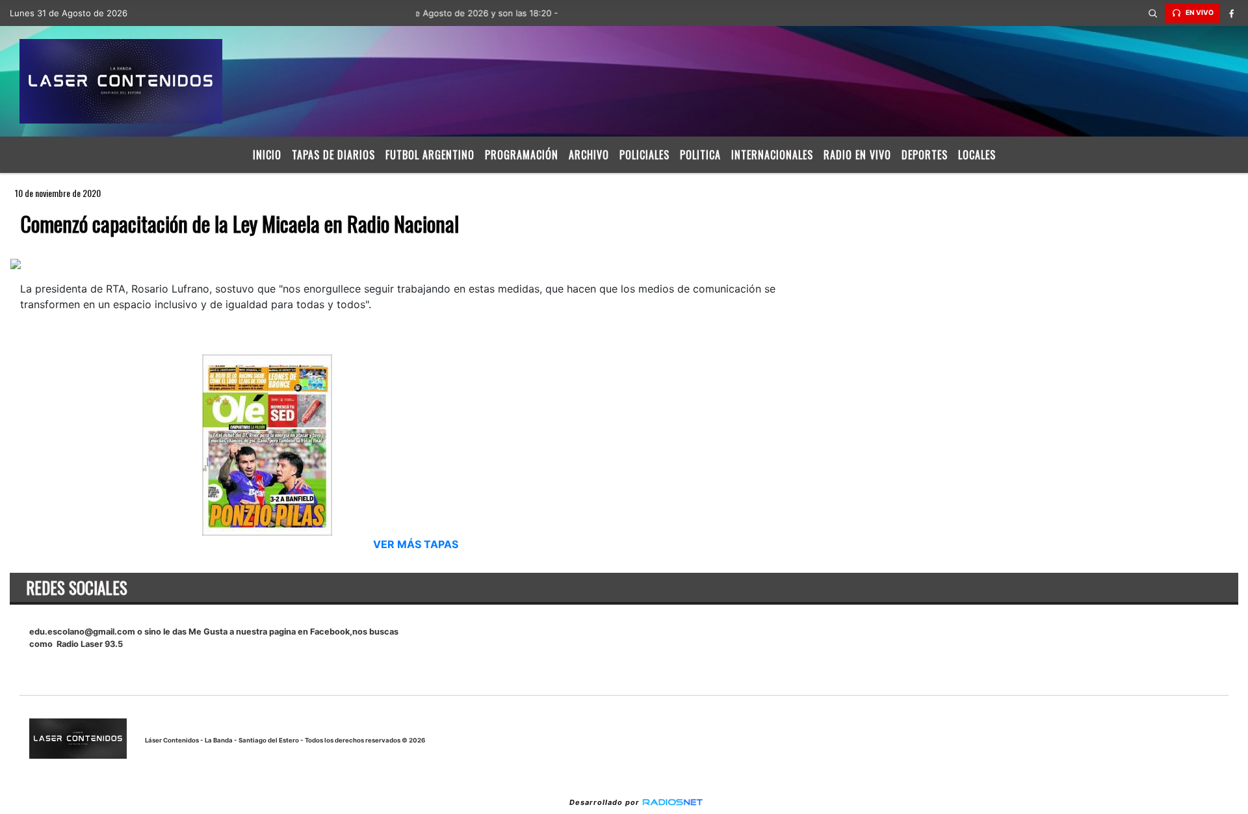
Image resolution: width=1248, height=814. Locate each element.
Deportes (925, 155)
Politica (700, 155)
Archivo (589, 155)
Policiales (644, 155)
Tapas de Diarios (333, 155)
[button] (1153, 13)
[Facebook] (1232, 13)
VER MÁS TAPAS (415, 544)
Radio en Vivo (857, 155)
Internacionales (772, 155)
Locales (977, 155)
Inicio (267, 155)
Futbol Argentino (429, 155)
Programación (521, 155)
